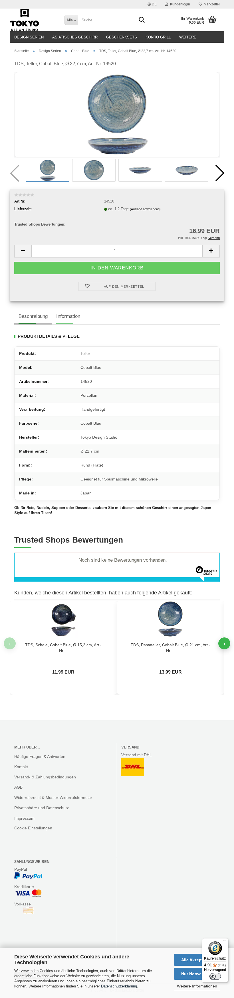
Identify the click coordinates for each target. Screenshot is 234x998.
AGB (18, 787)
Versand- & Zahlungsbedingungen (45, 777)
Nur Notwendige (197, 974)
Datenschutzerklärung (119, 986)
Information (68, 316)
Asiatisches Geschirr (75, 37)
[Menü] (224, 941)
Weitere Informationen (197, 986)
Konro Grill (158, 37)
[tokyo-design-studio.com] (33, 20)
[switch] (215, 976)
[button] (152, 4)
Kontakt (21, 766)
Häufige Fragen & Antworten (39, 756)
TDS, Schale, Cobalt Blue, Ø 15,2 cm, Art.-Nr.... (63, 648)
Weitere (187, 37)
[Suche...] (141, 20)
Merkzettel (211, 4)
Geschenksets (121, 37)
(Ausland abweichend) (145, 209)
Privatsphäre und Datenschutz (41, 807)
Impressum (24, 818)
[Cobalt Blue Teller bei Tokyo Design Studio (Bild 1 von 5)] (117, 115)
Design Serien (29, 37)
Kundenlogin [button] (179, 4)
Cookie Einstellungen (33, 828)
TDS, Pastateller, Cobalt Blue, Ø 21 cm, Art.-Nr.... (170, 648)
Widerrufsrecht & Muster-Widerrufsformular (53, 797)
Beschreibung (33, 316)
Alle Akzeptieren (197, 960)
